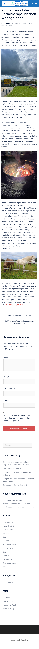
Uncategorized (7, 25)
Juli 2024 (6, 533)
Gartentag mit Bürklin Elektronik (20, 315)
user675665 (7, 507)
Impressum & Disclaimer (19, 640)
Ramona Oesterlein (11, 23)
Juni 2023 (7, 552)
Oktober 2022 (8, 559)
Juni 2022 (7, 567)
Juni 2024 (7, 537)
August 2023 (8, 548)
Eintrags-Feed (8, 601)
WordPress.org (8, 609)
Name (6, 377)
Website (7, 401)
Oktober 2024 (8, 530)
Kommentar (8, 357)
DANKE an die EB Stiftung (16, 305)
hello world (7, 500)
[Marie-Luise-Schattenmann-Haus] (15, 3)
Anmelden (6, 597)
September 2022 (9, 563)
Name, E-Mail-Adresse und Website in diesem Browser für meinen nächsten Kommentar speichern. (18, 418)
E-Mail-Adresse (10, 389)
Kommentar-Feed (9, 605)
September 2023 (9, 544)
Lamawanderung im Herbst (13, 469)
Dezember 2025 (9, 522)
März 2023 (7, 556)
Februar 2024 (8, 541)
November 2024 (9, 526)
